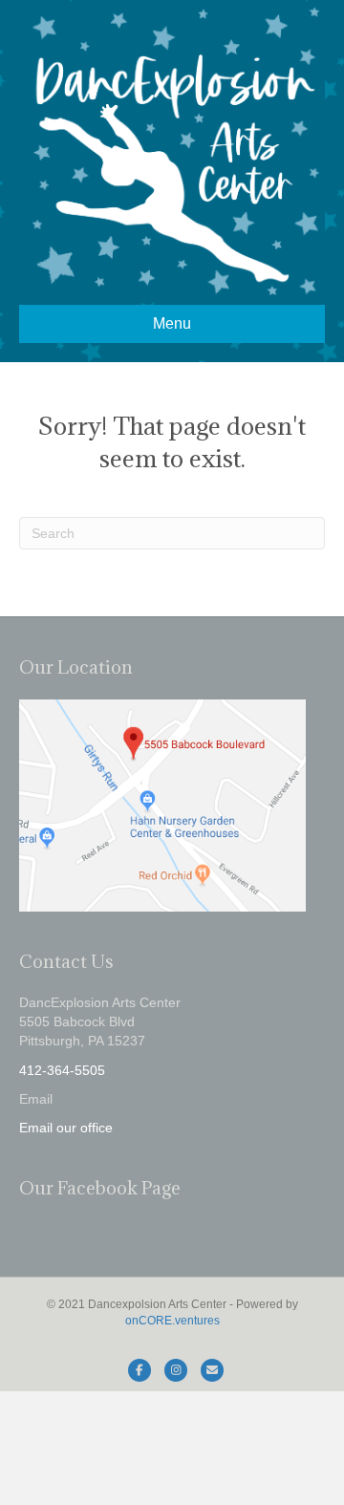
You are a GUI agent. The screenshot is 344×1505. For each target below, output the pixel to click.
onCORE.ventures (172, 1320)
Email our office (66, 1127)
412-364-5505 (62, 1070)
